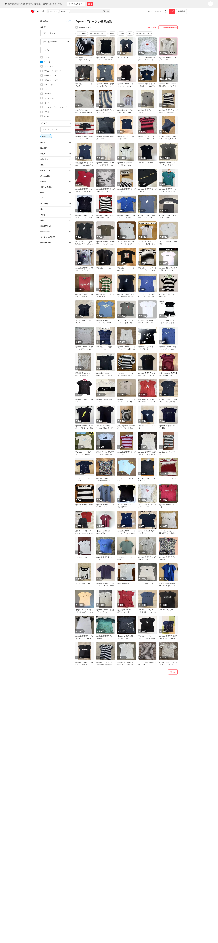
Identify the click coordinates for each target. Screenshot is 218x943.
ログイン (149, 11)
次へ (171, 672)
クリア (68, 21)
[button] (57, 11)
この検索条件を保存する (169, 27)
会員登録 (158, 11)
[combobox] (78, 11)
